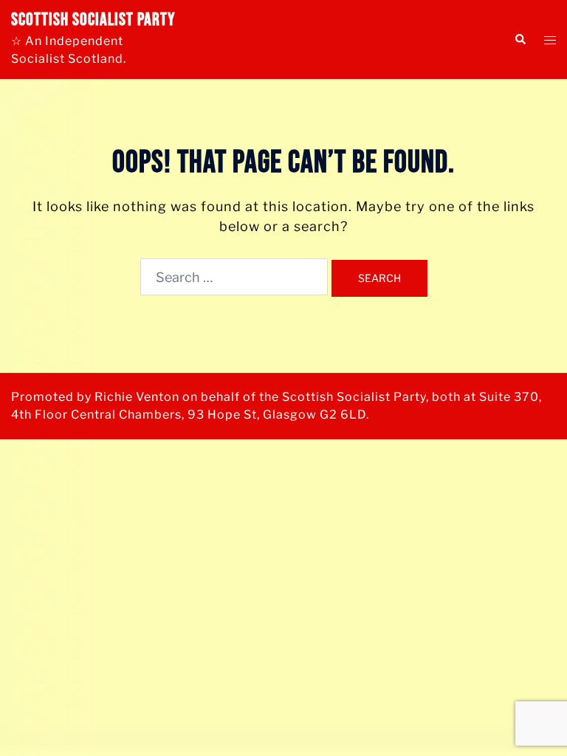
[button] (520, 39)
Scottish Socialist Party (93, 19)
